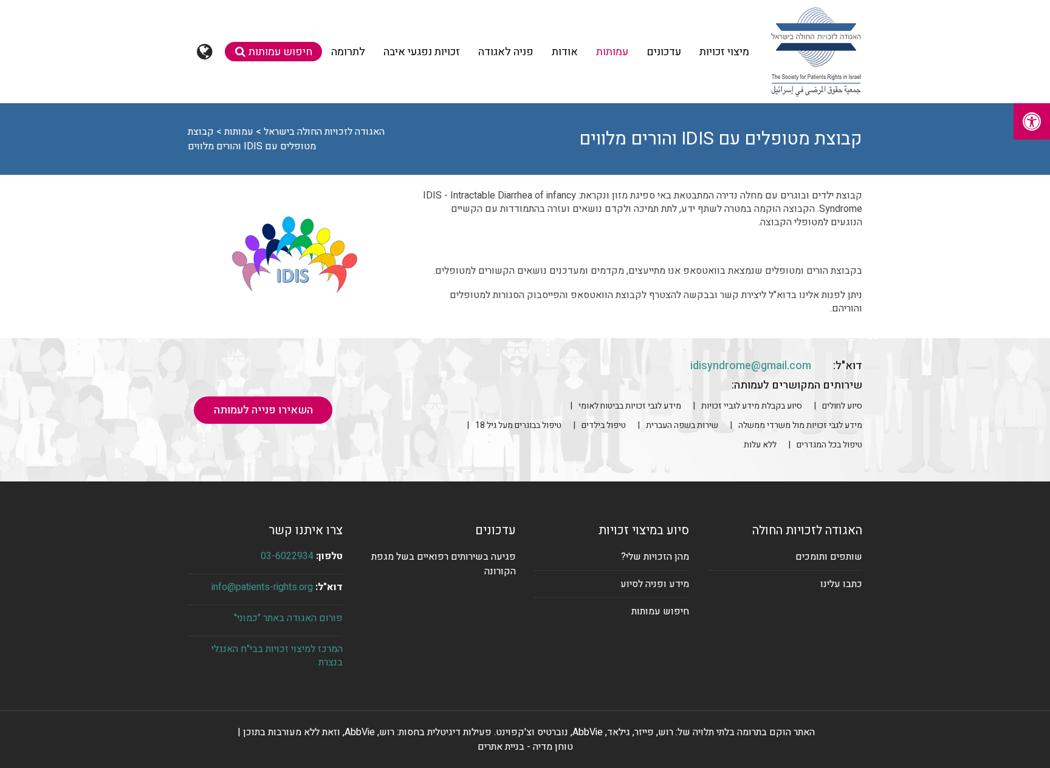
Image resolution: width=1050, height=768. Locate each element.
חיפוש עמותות (280, 52)
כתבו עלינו (841, 584)
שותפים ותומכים (828, 556)
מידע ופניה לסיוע (654, 584)
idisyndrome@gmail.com (750, 366)
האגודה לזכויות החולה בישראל (324, 131)
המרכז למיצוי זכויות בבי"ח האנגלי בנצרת (277, 656)
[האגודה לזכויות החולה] (815, 51)
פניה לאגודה (506, 52)
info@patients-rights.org (262, 587)
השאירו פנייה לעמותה (263, 410)
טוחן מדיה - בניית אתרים (525, 746)
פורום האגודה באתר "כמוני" (288, 618)
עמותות (612, 52)
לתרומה (348, 52)
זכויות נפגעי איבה (421, 52)
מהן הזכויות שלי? (655, 556)
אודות (565, 52)
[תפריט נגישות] (1032, 121)
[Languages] (206, 51)
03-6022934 (287, 556)
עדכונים (664, 52)
